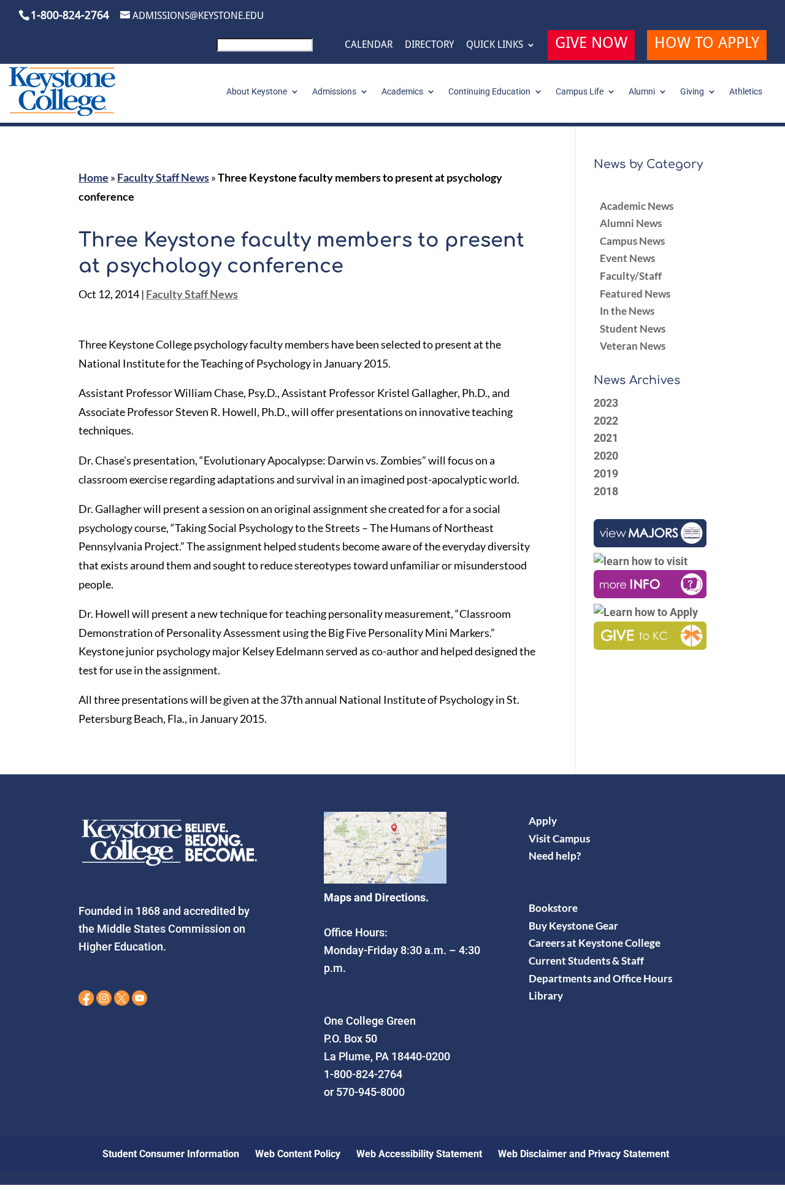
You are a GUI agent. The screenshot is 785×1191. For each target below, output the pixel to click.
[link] (274, 48)
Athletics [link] (745, 91)
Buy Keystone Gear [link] (573, 925)
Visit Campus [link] (559, 838)
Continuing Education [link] (489, 91)
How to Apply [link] (706, 44)
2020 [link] (606, 455)
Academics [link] (402, 91)
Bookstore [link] (553, 907)
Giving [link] (692, 91)
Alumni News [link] (631, 223)
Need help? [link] (555, 855)
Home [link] (93, 177)
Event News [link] (627, 258)
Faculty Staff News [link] (163, 177)
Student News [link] (632, 328)
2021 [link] (606, 437)
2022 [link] (606, 420)
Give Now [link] (591, 44)
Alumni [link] (642, 91)
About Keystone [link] (256, 91)
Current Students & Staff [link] (586, 960)
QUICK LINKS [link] (494, 44)
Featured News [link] (635, 293)
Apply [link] (543, 820)
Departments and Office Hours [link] (600, 978)
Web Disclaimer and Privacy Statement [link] (583, 1154)
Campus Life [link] (579, 91)
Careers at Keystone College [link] (595, 942)
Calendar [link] (368, 44)
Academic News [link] (636, 205)
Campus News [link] (632, 240)
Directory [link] (429, 44)
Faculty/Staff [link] (631, 275)
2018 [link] (606, 491)
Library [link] (546, 995)
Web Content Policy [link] (297, 1154)
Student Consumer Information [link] (170, 1154)
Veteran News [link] (632, 345)
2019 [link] (606, 473)
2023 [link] (606, 402)
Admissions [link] (334, 91)
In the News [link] (627, 310)
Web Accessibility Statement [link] (419, 1154)
